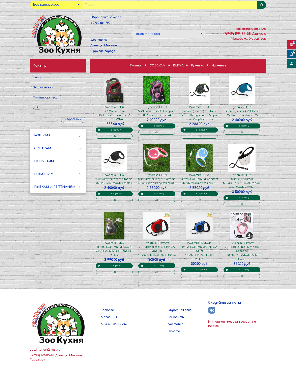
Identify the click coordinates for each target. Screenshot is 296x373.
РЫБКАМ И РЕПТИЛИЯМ (54, 187)
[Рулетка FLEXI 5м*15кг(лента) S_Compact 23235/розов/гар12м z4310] (157, 90)
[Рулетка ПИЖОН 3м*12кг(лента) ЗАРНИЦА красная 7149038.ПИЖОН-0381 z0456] (157, 225)
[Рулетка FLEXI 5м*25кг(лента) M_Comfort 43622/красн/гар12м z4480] (157, 157)
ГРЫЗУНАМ (44, 174)
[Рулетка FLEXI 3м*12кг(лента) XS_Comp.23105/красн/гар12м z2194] (114, 90)
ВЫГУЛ (178, 65)
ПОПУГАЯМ (44, 161)
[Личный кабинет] (291, 63)
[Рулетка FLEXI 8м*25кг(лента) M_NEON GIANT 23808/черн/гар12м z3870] (114, 225)
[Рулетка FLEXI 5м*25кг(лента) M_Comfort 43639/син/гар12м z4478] (199, 157)
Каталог (107, 310)
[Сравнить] (114, 136)
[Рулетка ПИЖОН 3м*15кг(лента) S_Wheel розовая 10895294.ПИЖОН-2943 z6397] (242, 225)
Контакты (176, 317)
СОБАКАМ (42, 148)
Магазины (109, 317)
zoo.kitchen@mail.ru (251, 28)
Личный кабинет (114, 324)
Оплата (174, 331)
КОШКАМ (42, 135)
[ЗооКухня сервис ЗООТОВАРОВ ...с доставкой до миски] (57, 34)
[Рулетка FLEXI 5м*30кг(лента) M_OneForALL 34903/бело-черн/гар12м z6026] (242, 157)
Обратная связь (180, 310)
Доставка (175, 324)
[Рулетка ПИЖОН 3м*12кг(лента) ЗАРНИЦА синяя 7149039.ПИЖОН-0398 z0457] (199, 225)
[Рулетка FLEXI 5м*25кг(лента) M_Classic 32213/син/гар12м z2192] (242, 90)
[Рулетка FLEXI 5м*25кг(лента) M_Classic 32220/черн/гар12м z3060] (114, 157)
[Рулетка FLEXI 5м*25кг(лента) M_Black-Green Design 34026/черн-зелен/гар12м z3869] (199, 90)
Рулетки (198, 65)
